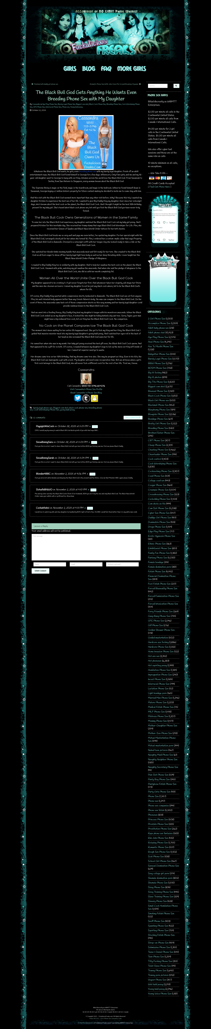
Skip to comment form (132, 418)
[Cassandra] (86, 378)
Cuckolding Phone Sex (159, 499)
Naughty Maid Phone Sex (160, 755)
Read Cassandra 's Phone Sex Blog (86, 392)
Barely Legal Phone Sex (66, 104)
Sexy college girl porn (158, 873)
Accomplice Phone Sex (159, 323)
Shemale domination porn (160, 878)
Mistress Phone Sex (158, 716)
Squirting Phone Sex (158, 930)
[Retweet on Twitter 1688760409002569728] (159, 240)
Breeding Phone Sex (113, 104)
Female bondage (155, 562)
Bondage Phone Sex (158, 419)
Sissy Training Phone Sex (160, 892)
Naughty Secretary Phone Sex (163, 767)
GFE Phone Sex (39, 107)
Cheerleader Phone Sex (159, 454)
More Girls (131, 68)
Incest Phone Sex (156, 679)
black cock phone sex (78, 407)
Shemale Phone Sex (158, 882)
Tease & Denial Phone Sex (160, 952)
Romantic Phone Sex (158, 847)
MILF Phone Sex (156, 711)
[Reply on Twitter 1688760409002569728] (154, 240)
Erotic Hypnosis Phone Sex (161, 536)
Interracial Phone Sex (53, 107)
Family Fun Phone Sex (159, 553)
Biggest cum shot (82, 104)
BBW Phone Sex (156, 363)
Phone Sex (153, 796)
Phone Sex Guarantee (111, 1019)
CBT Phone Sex (156, 440)
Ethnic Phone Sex (157, 543)
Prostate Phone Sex (158, 824)
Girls (69, 68)
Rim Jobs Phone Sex (158, 838)
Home (91, 1019)
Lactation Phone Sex (158, 688)
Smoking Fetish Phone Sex (161, 913)
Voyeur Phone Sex (157, 980)
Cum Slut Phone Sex (158, 508)
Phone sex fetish (156, 810)
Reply (95, 427)
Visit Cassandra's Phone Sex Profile (86, 389)
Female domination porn (159, 567)
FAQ (106, 68)
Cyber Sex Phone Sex (159, 513)
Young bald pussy (76, 107)
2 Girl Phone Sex (156, 318)
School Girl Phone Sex (159, 861)
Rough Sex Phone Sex (159, 852)
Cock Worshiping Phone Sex (46, 409)
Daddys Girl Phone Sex (159, 517)
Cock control (154, 459)
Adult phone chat (156, 332)
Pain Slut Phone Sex (158, 775)
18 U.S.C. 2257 (99, 1019)
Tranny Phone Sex (157, 970)
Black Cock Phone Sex (97, 104)
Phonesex (153, 815)
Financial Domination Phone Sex (162, 578)
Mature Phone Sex (157, 702)
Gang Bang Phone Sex (159, 616)
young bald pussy (67, 409)
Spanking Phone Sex (158, 926)
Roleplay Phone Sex (158, 842)
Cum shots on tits (157, 503)
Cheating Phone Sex (158, 449)
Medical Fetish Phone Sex (161, 707)
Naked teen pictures (158, 750)
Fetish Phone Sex (156, 571)
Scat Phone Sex (156, 856)
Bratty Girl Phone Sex (159, 423)
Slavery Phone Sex (157, 901)
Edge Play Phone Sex (158, 531)
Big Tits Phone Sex (157, 382)
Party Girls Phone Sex (159, 791)
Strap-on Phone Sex (158, 942)
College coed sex (156, 480)
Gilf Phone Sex (155, 625)
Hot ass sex (153, 656)
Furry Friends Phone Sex (160, 611)
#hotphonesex (170, 232)
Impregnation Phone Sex (160, 674)
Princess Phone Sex (158, 819)
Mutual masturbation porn (160, 745)
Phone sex (65, 107)
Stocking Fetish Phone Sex (161, 935)
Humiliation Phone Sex (159, 670)
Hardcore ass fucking (158, 642)
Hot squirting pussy (157, 665)
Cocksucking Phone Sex (160, 471)
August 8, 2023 (157, 210)
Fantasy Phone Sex (157, 557)
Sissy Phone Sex (156, 887)
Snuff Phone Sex (156, 921)
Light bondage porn (157, 693)
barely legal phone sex (42, 407)
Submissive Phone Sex (159, 947)
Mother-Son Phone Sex (160, 733)
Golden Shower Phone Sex (161, 630)
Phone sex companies (158, 805)
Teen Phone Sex (156, 956)
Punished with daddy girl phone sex (46, 84)
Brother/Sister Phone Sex (161, 433)
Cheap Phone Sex (157, 445)
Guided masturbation (158, 637)
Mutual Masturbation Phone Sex (162, 739)
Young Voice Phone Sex (159, 993)
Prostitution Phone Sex (159, 828)
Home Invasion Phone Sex (161, 651)
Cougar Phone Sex (157, 485)
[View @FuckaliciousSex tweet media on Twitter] (154, 217)
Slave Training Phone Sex (160, 896)
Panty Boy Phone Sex (159, 779)
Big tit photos (154, 377)
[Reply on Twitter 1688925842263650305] (154, 223)
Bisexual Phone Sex (157, 391)
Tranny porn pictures (158, 975)
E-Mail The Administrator (85, 1023)
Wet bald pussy (155, 984)
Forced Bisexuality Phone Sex (162, 588)
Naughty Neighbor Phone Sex (162, 759)
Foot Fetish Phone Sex (159, 584)
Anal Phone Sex (156, 342)
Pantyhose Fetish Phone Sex (162, 784)
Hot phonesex (154, 661)
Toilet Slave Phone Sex (159, 966)
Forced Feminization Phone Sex (163, 596)
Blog (88, 68)
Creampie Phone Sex (158, 490)
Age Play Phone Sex (49, 104)
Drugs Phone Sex (156, 527)
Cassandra (36, 104)
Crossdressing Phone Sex (161, 494)
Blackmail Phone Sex (158, 405)
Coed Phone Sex (156, 476)
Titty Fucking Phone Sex (160, 961)
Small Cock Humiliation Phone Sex (163, 907)
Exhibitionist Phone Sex (159, 548)
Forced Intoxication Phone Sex (163, 604)
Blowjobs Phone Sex (158, 414)
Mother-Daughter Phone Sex (162, 725)
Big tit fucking (155, 372)
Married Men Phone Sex (160, 698)
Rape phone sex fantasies (160, 833)
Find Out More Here (159, 187)
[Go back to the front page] (105, 35)
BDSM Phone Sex (157, 368)
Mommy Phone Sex (157, 721)
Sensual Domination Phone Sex (163, 866)
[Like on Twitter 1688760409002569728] (165, 240)
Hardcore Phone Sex (158, 647)
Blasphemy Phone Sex (159, 409)
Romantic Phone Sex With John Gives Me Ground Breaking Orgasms (114, 84)
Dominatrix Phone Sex (159, 522)
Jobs (120, 1019)
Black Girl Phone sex (158, 400)
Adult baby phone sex (158, 328)
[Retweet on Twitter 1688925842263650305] (159, 223)
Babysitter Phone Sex (159, 354)
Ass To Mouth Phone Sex (160, 346)
